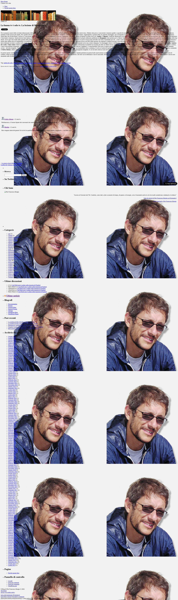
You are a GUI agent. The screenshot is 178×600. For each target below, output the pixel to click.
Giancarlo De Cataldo (43, 63)
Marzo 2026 (11, 345)
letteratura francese (13, 255)
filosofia (10, 247)
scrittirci (10, 264)
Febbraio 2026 (12, 346)
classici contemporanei (14, 237)
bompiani (21, 63)
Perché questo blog (10, 8)
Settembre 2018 (12, 472)
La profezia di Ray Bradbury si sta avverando (21, 322)
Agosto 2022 (12, 405)
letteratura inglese (13, 257)
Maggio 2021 (12, 425)
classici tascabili (12, 240)
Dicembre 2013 (12, 557)
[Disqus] (89, 92)
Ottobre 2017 (12, 488)
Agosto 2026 (12, 336)
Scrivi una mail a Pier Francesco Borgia (164, 201)
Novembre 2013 (13, 558)
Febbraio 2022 (12, 413)
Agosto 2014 (12, 543)
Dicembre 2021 (12, 416)
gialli (9, 249)
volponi (68, 63)
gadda (34, 63)
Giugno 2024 (12, 373)
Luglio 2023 (11, 390)
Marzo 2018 (11, 480)
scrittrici (10, 270)
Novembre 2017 (13, 487)
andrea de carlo (8, 63)
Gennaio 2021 (12, 431)
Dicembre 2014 (12, 537)
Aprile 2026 (11, 343)
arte (9, 234)
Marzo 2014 (11, 552)
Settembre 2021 (12, 421)
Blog (5, 6)
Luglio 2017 (11, 492)
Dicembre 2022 (12, 401)
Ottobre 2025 (12, 353)
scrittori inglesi (12, 267)
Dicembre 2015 (12, 518)
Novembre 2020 (13, 435)
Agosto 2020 (12, 438)
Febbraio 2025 (12, 363)
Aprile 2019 (11, 460)
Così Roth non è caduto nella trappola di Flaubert (26, 285)
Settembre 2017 (12, 490)
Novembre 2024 (13, 366)
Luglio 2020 (11, 440)
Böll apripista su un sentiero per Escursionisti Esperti (23, 328)
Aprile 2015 (11, 530)
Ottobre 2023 (12, 386)
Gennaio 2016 (12, 517)
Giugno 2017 (12, 493)
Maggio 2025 (12, 360)
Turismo (10, 277)
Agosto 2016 (12, 508)
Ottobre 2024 (12, 368)
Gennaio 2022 (12, 415)
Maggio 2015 (12, 528)
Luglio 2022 (11, 406)
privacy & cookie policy (8, 592)
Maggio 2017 (12, 495)
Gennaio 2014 (12, 555)
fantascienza (11, 245)
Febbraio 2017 (12, 500)
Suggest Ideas (12, 307)
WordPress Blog (13, 312)
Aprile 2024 (11, 376)
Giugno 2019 (12, 457)
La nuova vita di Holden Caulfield (12, 163)
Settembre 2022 (12, 403)
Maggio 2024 (12, 375)
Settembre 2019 (12, 452)
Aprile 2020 (11, 445)
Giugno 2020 (12, 441)
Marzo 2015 (11, 532)
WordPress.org (12, 586)
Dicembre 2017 (12, 485)
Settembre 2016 (12, 507)
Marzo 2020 (11, 446)
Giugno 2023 (12, 391)
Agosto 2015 (12, 523)
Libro (9, 260)
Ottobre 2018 (12, 470)
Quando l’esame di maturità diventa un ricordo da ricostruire (25, 327)
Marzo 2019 (11, 462)
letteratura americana (14, 254)
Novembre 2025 (13, 351)
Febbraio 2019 (12, 463)
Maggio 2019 (12, 458)
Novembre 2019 (13, 450)
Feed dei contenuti (13, 582)
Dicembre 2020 (12, 433)
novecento (11, 262)
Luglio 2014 (11, 545)
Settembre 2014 (12, 542)
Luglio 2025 (11, 356)
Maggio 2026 (12, 341)
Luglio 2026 (11, 338)
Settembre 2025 (12, 355)
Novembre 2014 (13, 538)
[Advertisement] (18, 215)
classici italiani (12, 239)
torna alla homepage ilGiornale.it (10, 595)
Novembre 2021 (13, 418)
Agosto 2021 (12, 423)
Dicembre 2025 (12, 350)
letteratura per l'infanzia (15, 259)
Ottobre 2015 (12, 522)
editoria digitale (12, 244)
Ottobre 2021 (12, 420)
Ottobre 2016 (12, 505)
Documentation (12, 304)
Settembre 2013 (12, 562)
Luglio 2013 (11, 565)
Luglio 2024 (11, 371)
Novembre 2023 (13, 385)
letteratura (11, 252)
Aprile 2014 (11, 550)
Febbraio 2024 (12, 380)
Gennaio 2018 (12, 483)
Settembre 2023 (12, 388)
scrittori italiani (12, 269)
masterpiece (54, 63)
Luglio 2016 (11, 510)
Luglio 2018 (11, 475)
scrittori (47, 66)
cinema (10, 235)
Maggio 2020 (12, 443)
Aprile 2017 (11, 497)
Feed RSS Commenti (18, 596)
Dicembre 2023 (12, 383)
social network (52, 66)
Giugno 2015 (12, 527)
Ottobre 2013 (12, 560)
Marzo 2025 (11, 361)
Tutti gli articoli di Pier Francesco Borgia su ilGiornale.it (160, 198)
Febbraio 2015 (12, 533)
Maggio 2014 (12, 548)
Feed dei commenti (13, 584)
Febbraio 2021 (12, 430)
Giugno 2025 (12, 358)
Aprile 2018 (11, 478)
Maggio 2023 (12, 393)
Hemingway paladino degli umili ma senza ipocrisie (23, 325)
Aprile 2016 (11, 512)
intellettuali (11, 250)
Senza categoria (12, 274)
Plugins (10, 305)
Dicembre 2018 (12, 467)
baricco (15, 63)
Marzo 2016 (11, 513)
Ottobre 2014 (12, 540)
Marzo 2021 (11, 428)
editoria (42, 66)
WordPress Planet (13, 314)
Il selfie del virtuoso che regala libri (11, 165)
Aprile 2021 (11, 426)
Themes (10, 311)
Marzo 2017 (11, 498)
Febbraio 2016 (12, 515)
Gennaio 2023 (12, 400)
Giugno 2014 (12, 547)
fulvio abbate (28, 63)
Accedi (10, 581)
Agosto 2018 (12, 473)
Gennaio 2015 (12, 535)
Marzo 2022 (11, 411)
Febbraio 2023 (12, 398)
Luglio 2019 (11, 455)
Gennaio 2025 (12, 365)
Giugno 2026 (12, 340)
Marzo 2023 (11, 396)
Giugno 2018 (12, 477)
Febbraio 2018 (12, 482)
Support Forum (12, 309)
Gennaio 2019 (12, 465)
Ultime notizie (13, 296)
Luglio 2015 (11, 525)
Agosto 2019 (12, 453)
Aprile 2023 (11, 395)
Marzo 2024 (11, 378)
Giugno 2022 (12, 408)
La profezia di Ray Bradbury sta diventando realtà (22, 323)
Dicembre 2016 (12, 502)
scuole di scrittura (13, 272)
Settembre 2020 (12, 436)
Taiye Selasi (61, 63)
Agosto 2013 (12, 563)
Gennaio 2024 (12, 381)
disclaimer (4, 591)
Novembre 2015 (13, 520)
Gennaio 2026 (12, 348)
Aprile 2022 (11, 410)
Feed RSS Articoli (6, 596)
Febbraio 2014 (12, 553)
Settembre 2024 (12, 370)
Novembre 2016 (13, 503)
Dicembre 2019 (12, 448)
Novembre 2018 (13, 468)
